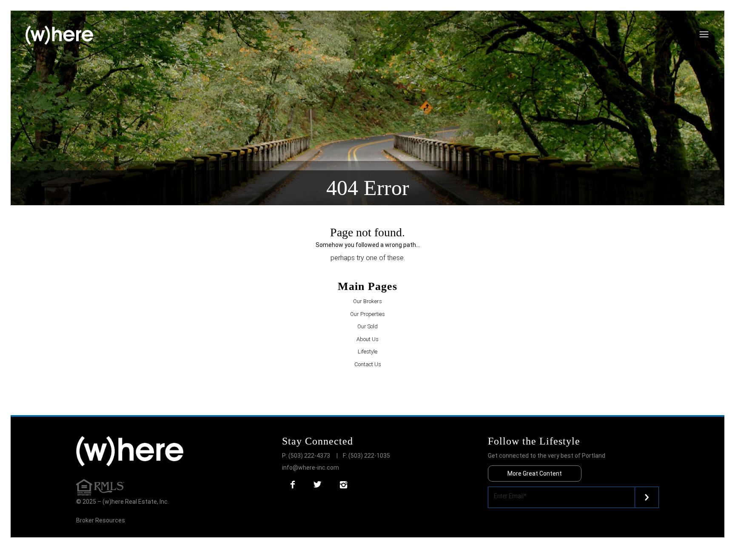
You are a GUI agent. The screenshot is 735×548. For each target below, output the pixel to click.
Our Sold (367, 326)
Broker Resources (100, 520)
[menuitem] (717, 19)
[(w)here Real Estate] (59, 35)
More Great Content (534, 473)
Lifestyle (367, 351)
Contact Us (367, 364)
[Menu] (717, 19)
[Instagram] (343, 484)
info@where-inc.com (310, 467)
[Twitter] (317, 484)
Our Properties (367, 314)
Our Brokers (367, 301)
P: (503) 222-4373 (306, 455)
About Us (367, 339)
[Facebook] (293, 484)
